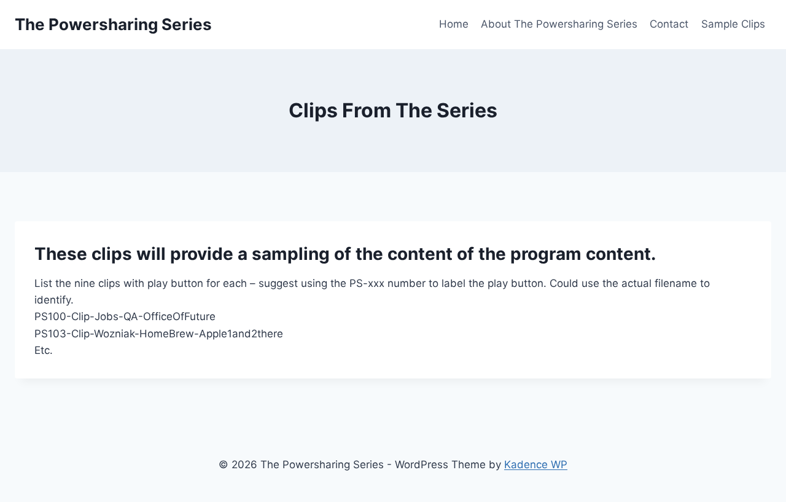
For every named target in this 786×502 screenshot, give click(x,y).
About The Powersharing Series (559, 24)
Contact (669, 24)
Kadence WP (535, 464)
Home (454, 24)
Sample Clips (733, 24)
